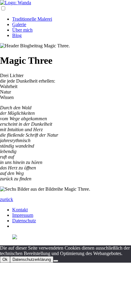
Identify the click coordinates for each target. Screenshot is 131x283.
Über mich (22, 29)
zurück (6, 199)
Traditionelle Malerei (32, 19)
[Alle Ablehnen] (55, 261)
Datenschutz (24, 220)
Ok (5, 259)
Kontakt (20, 209)
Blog (17, 35)
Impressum (22, 215)
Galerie (19, 24)
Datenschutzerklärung (31, 259)
